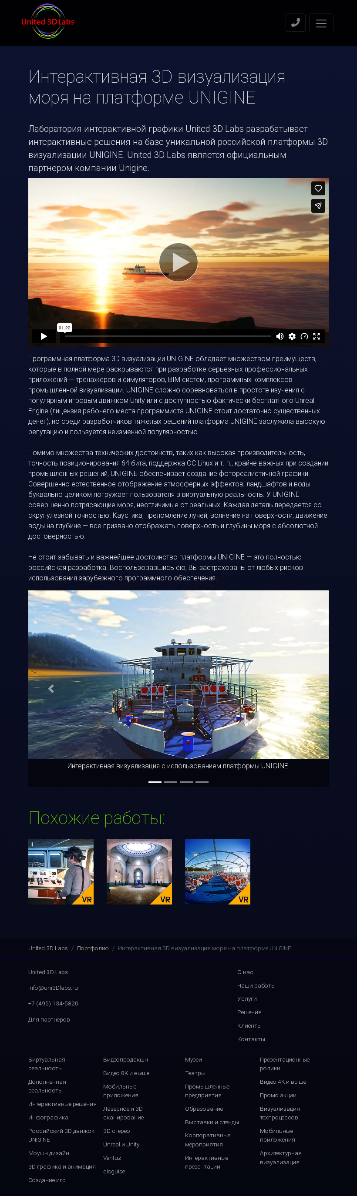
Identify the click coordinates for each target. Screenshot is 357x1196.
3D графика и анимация (62, 1166)
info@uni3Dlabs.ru (53, 987)
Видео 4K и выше (283, 1081)
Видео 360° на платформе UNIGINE (218, 872)
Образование (204, 1108)
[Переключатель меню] (321, 22)
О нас (245, 971)
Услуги (247, 998)
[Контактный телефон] (296, 22)
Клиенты (249, 1025)
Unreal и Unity (121, 1144)
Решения (249, 1011)
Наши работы (256, 985)
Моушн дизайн (48, 1152)
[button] (51, 688)
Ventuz (112, 1157)
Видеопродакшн (125, 1059)
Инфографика (48, 1117)
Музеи (193, 1059)
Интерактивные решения (62, 1103)
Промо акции (278, 1095)
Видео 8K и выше (126, 1072)
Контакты (251, 1038)
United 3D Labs (48, 948)
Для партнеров (49, 1019)
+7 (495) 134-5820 (53, 1003)
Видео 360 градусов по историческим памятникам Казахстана (139, 872)
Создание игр (47, 1179)
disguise (114, 1171)
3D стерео (116, 1130)
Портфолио (93, 948)
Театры (195, 1072)
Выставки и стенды (212, 1122)
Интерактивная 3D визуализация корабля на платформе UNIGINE (61, 872)
